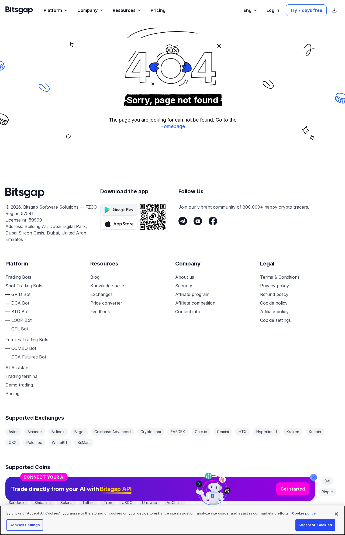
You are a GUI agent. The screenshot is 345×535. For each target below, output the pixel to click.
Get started (293, 489)
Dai (327, 481)
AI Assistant (17, 367)
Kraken (293, 431)
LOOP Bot (21, 320)
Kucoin (315, 431)
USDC (127, 502)
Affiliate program (192, 294)
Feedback (100, 311)
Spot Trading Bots (23, 285)
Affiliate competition (195, 303)
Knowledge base (107, 285)
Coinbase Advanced (112, 431)
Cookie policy (274, 303)
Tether (88, 502)
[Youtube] (198, 221)
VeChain (174, 502)
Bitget (79, 431)
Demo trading (19, 385)
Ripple (327, 491)
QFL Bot (19, 329)
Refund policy (274, 294)
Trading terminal (22, 376)
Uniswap (149, 502)
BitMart (84, 442)
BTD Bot (20, 311)
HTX (243, 431)
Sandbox (17, 502)
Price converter (106, 303)
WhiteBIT (60, 442)
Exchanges (101, 294)
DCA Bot (20, 303)
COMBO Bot (23, 348)
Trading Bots (18, 277)
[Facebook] (213, 221)
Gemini (223, 431)
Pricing (12, 393)
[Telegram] (182, 221)
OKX (13, 442)
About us (184, 277)
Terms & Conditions (280, 277)
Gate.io (201, 431)
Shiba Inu (42, 502)
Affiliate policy (274, 311)
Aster (13, 431)
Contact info (187, 311)
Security (183, 285)
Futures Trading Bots (26, 339)
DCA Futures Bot (28, 357)
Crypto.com (150, 431)
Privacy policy (274, 285)
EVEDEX (178, 431)
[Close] (313, 477)
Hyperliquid (266, 431)
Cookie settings (275, 320)
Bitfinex (58, 431)
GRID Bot (20, 294)
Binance (34, 431)
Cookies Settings (24, 525)
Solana (66, 502)
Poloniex (34, 442)
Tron (108, 502)
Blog (94, 277)
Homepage (172, 126)
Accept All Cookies (315, 525)
